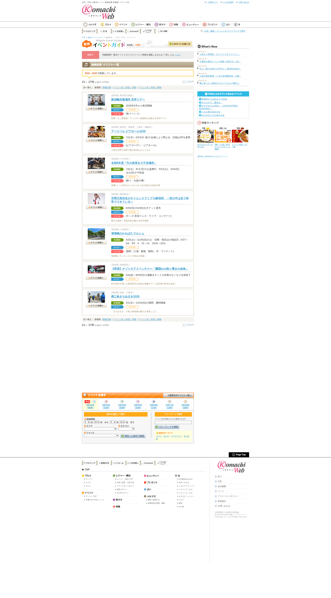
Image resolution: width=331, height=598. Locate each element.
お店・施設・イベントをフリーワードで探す (225, 31)
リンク (221, 491)
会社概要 (222, 486)
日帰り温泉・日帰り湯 (125, 482)
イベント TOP (91, 496)
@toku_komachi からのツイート (212, 156)
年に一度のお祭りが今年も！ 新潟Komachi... (220, 69)
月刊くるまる (184, 482)
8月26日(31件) (154, 406)
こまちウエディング (186, 486)
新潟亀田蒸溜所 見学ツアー (128, 99)
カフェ (88, 486)
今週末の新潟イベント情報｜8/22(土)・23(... (220, 61)
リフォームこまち (186, 493)
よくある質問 (228, 2)
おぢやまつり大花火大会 (213, 115)
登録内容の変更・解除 (156, 503)
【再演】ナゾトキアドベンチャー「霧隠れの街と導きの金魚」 (149, 268)
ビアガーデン (176, 436)
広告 (220, 481)
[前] (184, 81)
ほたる (166, 436)
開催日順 (107, 87)
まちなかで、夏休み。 (212, 102)
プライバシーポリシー (228, 496)
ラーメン (89, 479)
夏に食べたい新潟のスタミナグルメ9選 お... (219, 83)
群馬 (180, 503)
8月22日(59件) (90, 406)
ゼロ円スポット (123, 493)
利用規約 (222, 501)
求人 (220, 476)
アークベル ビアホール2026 (128, 131)
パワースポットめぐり (125, 486)
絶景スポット (122, 489)
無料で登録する (154, 500)
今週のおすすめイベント (95, 500)
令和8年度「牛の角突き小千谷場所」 (134, 162)
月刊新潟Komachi (186, 479)
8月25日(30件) (138, 406)
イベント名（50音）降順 (149, 87)
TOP (84, 37)
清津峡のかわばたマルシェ (127, 233)
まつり (158, 436)
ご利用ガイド (212, 2)
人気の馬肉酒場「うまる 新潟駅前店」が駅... (220, 76)
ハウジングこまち (186, 489)
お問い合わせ (244, 2)
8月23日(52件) (106, 406)
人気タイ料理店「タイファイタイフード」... (219, 54)
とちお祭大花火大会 (211, 112)
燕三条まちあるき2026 (125, 296)
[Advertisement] (138, 360)
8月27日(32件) (170, 406)
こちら (177, 55)
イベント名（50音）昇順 (124, 87)
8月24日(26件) (122, 406)
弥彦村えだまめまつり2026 (214, 99)
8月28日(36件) (185, 406)
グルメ (181, 500)
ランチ (88, 482)
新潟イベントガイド (95, 37)
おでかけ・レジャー (186, 496)
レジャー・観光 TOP (125, 479)
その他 (181, 507)
